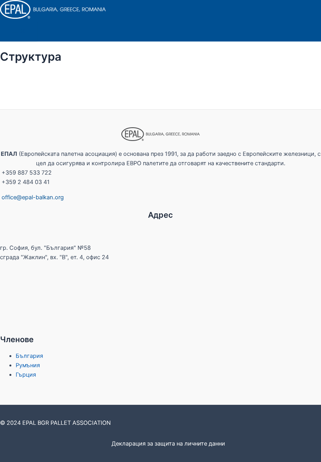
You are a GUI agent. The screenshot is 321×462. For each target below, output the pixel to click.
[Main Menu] (19, 32)
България (29, 355)
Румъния (28, 365)
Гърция (26, 374)
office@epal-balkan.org (33, 197)
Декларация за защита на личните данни (168, 443)
